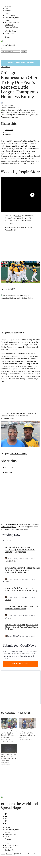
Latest (7, 832)
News (7, 8)
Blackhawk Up (17, 333)
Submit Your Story (20, 664)
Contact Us (9, 25)
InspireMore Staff (7, 105)
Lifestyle (8, 541)
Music (7, 13)
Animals (8, 11)
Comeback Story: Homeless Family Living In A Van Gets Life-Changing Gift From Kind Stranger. (9, 733)
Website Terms (10, 31)
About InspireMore (12, 22)
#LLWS (18, 216)
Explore (8, 6)
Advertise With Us (11, 27)
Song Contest (10, 15)
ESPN (12, 289)
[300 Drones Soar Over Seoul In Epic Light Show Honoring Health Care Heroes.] (9, 748)
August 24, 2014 (11, 230)
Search (9, 37)
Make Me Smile (10, 561)
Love (7, 582)
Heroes (3, 67)
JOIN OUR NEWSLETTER (20, 62)
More (7, 20)
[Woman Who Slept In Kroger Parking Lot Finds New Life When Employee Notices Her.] (27, 723)
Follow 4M (11, 45)
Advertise (8, 848)
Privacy (9, 854)
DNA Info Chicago (18, 453)
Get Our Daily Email (12, 18)
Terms (3, 854)
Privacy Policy (10, 33)
